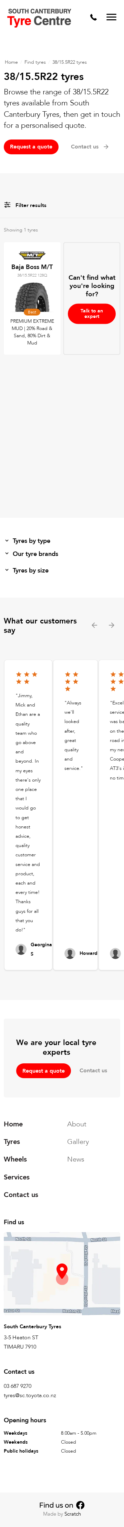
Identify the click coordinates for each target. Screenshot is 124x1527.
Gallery (78, 1142)
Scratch (72, 1513)
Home (11, 62)
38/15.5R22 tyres (69, 62)
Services (17, 1177)
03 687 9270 (17, 1386)
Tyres (12, 1142)
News (75, 1159)
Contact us (93, 1070)
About (76, 1124)
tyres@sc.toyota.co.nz (30, 1396)
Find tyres (35, 62)
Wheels (15, 1159)
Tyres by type (31, 541)
